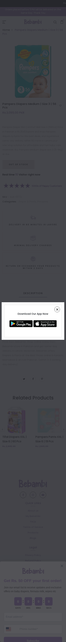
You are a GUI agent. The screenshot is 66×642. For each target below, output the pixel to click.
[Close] (57, 309)
